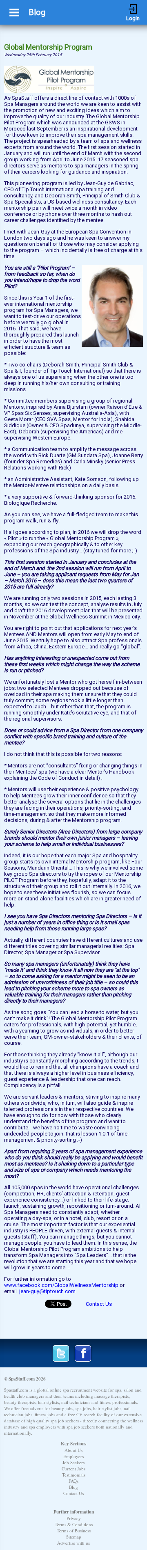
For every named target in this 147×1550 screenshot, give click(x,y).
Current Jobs (73, 1468)
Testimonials (73, 1475)
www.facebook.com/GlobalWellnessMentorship (61, 1285)
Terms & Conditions (74, 1524)
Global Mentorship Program (48, 47)
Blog (73, 1487)
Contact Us (99, 1304)
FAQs (73, 1481)
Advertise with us (73, 1543)
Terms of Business (74, 1530)
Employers (73, 1456)
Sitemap (73, 1537)
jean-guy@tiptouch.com (47, 1291)
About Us (73, 1450)
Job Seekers (73, 1462)
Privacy (74, 1518)
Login (132, 9)
